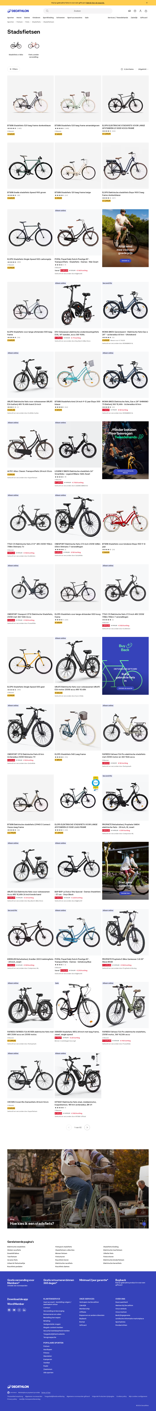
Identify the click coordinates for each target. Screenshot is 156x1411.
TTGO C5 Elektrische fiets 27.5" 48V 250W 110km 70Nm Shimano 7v (29, 545)
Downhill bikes (13, 1253)
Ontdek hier (125, 893)
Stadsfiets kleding (111, 1247)
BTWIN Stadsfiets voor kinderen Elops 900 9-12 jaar (123, 545)
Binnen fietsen (61, 1253)
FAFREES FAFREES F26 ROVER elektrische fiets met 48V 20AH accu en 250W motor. (30, 1033)
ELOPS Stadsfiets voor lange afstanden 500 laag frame (29, 333)
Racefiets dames (62, 1266)
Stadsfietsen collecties (64, 1250)
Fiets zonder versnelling (34, 56)
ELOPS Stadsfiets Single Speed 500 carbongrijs (29, 259)
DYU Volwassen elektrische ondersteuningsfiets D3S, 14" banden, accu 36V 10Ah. (77, 333)
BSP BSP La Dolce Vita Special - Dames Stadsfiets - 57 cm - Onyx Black (78, 893)
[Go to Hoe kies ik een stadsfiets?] (144, 1224)
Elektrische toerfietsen (112, 1250)
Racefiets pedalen (14, 1266)
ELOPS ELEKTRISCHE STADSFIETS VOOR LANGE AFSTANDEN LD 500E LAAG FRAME (76, 825)
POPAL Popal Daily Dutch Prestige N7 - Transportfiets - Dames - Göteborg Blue (73, 960)
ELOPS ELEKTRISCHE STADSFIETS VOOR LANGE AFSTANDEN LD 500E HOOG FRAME (123, 126)
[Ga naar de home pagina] (18, 11)
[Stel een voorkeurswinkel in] (129, 11)
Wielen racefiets (14, 1250)
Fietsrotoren (108, 1257)
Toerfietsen (12, 1257)
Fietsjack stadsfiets (63, 1247)
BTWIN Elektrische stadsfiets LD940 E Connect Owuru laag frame (28, 825)
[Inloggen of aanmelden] (140, 11)
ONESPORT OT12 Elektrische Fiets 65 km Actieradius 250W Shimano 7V (25, 755)
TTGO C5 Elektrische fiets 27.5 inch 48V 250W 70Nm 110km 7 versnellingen (123, 615)
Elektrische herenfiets (112, 1263)
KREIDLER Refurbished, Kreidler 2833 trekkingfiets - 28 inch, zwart (30, 960)
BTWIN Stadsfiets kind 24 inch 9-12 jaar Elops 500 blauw (77, 402)
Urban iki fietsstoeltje (16, 1263)
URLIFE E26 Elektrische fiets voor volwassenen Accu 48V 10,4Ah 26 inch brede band (28, 893)
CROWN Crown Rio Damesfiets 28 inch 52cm (28, 1102)
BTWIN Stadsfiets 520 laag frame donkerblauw (29, 125)
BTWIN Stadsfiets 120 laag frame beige (73, 192)
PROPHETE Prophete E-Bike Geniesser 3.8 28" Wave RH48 (123, 960)
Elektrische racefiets (64, 1263)
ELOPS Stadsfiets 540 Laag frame (70, 754)
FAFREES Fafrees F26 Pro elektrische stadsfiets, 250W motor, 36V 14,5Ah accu (124, 1033)
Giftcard (143, 18)
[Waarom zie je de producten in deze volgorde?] (122, 69)
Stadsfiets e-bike (16, 55)
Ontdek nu (125, 261)
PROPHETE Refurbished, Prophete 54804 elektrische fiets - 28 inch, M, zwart (120, 825)
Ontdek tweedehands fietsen (125, 472)
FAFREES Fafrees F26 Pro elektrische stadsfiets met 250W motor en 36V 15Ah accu (123, 755)
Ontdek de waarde (125, 688)
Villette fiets (108, 1253)
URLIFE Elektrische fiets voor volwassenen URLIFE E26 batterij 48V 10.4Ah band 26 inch (29, 402)
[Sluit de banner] (147, 3)
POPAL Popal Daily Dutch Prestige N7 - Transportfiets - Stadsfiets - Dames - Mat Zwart (76, 260)
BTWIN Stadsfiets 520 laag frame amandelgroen (77, 125)
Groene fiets (12, 1260)
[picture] (30, 98)
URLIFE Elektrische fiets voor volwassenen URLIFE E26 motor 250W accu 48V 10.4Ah (77, 688)
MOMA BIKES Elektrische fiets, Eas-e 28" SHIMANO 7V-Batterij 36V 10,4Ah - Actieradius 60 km (125, 402)
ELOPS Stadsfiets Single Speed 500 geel (26, 687)
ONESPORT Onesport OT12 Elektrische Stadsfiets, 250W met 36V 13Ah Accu (30, 615)
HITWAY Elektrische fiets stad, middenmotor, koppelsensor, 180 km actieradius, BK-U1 (75, 1103)
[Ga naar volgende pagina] (87, 1127)
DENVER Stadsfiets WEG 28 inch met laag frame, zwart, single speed (77, 1033)
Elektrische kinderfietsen (113, 1260)
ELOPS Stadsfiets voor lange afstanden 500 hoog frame (77, 615)
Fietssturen (60, 1257)
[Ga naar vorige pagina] (69, 1127)
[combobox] (143, 69)
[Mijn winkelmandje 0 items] (146, 11)
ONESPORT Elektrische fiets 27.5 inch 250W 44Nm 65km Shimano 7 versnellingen (77, 545)
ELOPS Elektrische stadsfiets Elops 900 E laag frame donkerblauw (123, 193)
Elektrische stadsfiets (16, 1247)
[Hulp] (135, 11)
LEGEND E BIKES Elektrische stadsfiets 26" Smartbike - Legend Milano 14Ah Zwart (74, 472)
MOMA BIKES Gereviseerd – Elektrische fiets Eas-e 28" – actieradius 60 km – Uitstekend (125, 333)
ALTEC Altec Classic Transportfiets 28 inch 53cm (29, 471)
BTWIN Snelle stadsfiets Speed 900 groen (26, 192)
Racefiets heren (62, 1260)
